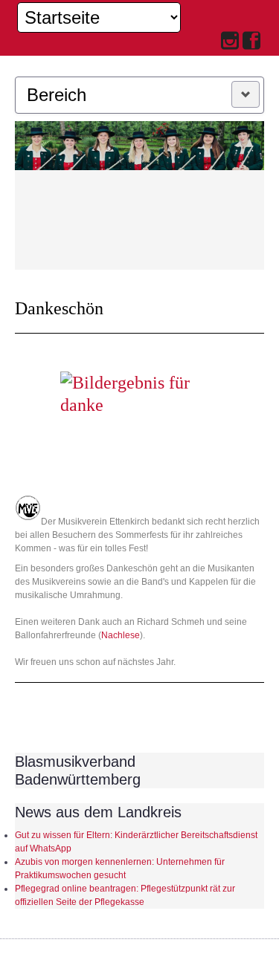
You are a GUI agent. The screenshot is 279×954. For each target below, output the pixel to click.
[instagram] (230, 42)
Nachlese (120, 635)
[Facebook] (251, 42)
